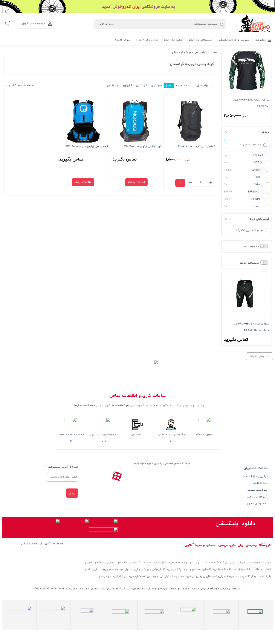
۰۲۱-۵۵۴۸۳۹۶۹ (121, 406)
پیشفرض (112, 85)
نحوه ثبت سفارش (256, 490)
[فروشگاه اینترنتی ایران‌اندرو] (254, 23)
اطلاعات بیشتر (136, 182)
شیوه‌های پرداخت (257, 497)
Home (213, 52)
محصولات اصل (251, 247)
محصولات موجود (250, 263)
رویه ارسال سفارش (256, 504)
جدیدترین (156, 85)
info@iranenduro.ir (83, 406)
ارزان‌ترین (141, 85)
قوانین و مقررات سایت (254, 476)
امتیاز (169, 85)
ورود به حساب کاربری (33, 24)
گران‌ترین (127, 85)
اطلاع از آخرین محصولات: (61, 467)
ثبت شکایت (260, 483)
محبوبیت (181, 85)
